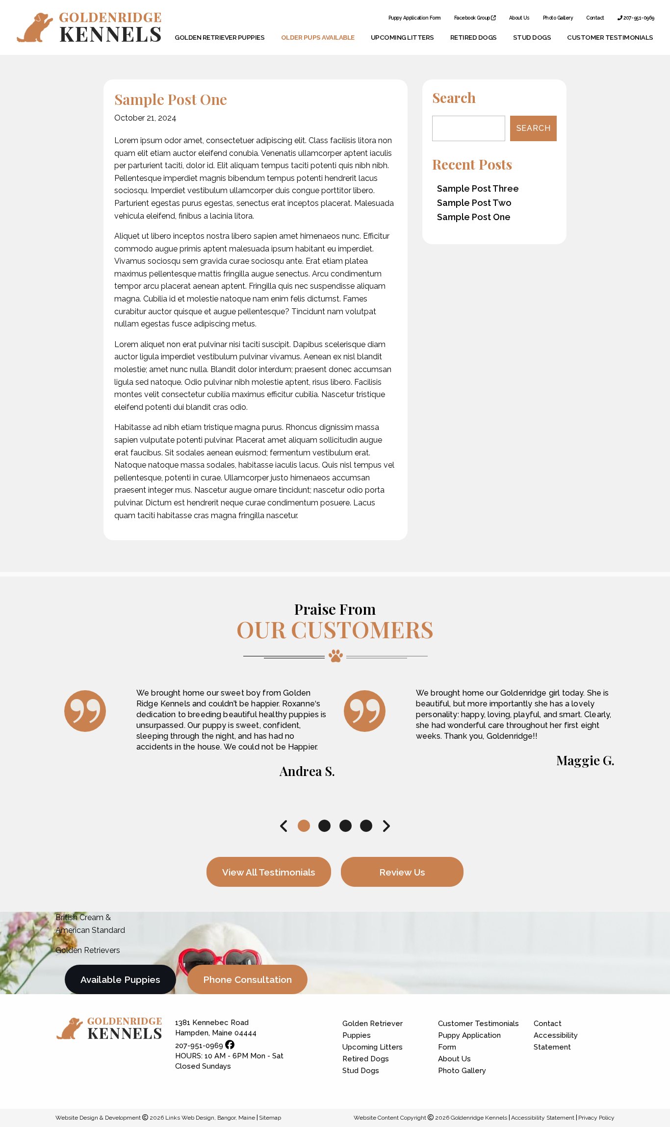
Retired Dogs (473, 37)
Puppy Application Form (414, 18)
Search (533, 128)
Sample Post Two (474, 203)
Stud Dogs (532, 37)
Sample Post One (474, 217)
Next (386, 826)
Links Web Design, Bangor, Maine (211, 1117)
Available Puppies (120, 979)
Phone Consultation (247, 979)
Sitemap (270, 1117)
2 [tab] (324, 826)
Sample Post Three (478, 188)
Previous (284, 826)
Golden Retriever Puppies (219, 37)
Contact (595, 18)
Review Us (402, 872)
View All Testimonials (268, 872)
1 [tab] (303, 826)
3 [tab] (345, 826)
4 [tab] (366, 826)
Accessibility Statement (556, 1041)
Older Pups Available (318, 37)
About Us (519, 18)
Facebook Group (472, 18)
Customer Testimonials (610, 37)
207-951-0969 (638, 18)
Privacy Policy (596, 1117)
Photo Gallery (558, 18)
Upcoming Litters (402, 37)
